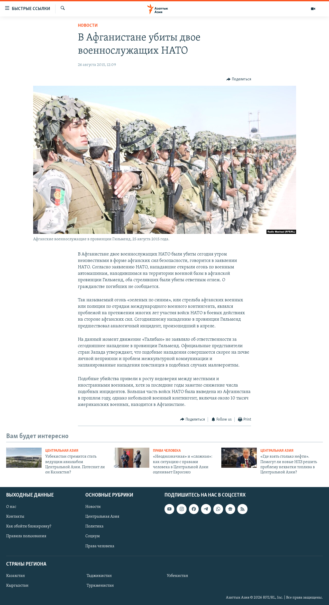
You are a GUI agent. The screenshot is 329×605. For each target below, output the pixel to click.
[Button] (238, 79)
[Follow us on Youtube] (169, 509)
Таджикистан (99, 576)
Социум (92, 536)
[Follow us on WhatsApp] (218, 509)
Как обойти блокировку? (28, 526)
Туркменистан (100, 586)
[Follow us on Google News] (230, 509)
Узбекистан (177, 576)
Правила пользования (26, 536)
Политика (94, 526)
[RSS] (242, 509)
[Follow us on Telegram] (206, 509)
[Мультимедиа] (313, 8)
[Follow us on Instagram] (181, 509)
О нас (11, 507)
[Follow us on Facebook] (194, 509)
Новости (88, 25)
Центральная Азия (61, 451)
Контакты (15, 517)
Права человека (167, 451)
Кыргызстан (17, 586)
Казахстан (15, 576)
